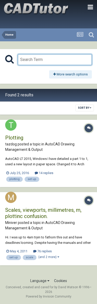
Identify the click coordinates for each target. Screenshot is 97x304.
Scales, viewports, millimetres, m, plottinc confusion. (43, 213)
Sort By (84, 107)
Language (38, 281)
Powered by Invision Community (48, 296)
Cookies (60, 281)
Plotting (14, 138)
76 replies (44, 251)
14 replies (45, 173)
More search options (72, 74)
